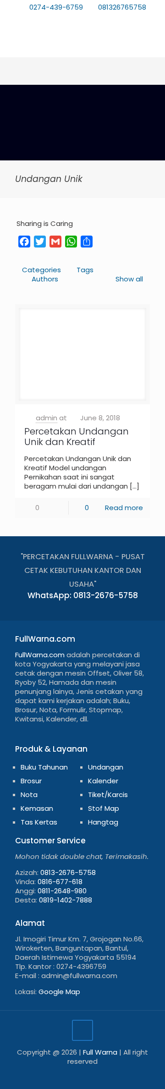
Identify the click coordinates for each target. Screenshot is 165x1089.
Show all (129, 279)
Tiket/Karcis (108, 794)
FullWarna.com (40, 655)
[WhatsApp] (41, 19)
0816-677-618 (60, 881)
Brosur (31, 781)
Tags (85, 270)
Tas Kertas (39, 822)
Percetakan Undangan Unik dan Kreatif (76, 436)
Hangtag (103, 822)
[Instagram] (100, 19)
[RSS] (112, 19)
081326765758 (122, 7)
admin (46, 418)
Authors (45, 279)
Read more (124, 507)
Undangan (105, 767)
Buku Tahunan (44, 767)
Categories (41, 270)
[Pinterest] (89, 19)
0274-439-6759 (56, 7)
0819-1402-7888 (65, 900)
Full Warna (100, 1052)
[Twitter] (65, 19)
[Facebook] (53, 19)
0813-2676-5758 (68, 872)
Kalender (103, 781)
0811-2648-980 (62, 891)
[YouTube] (77, 19)
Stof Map (103, 808)
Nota (29, 794)
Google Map (59, 991)
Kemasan (37, 808)
